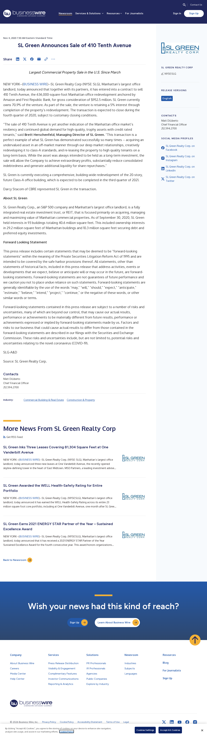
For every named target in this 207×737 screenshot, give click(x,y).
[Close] (202, 730)
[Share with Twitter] (24, 59)
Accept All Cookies (170, 730)
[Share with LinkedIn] (17, 59)
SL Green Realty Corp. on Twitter (180, 178)
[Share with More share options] (53, 59)
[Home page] (24, 13)
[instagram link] (195, 722)
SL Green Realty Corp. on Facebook (180, 147)
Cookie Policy (67, 731)
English (167, 98)
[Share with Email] (39, 59)
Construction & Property (81, 400)
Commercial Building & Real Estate (44, 400)
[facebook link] (187, 722)
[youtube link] (179, 722)
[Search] (184, 4)
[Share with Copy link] (46, 59)
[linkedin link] (172, 722)
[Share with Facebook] (31, 59)
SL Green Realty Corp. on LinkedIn (180, 168)
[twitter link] (164, 722)
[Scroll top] (195, 640)
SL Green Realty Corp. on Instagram (180, 158)
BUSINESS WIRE (35, 84)
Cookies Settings (145, 730)
